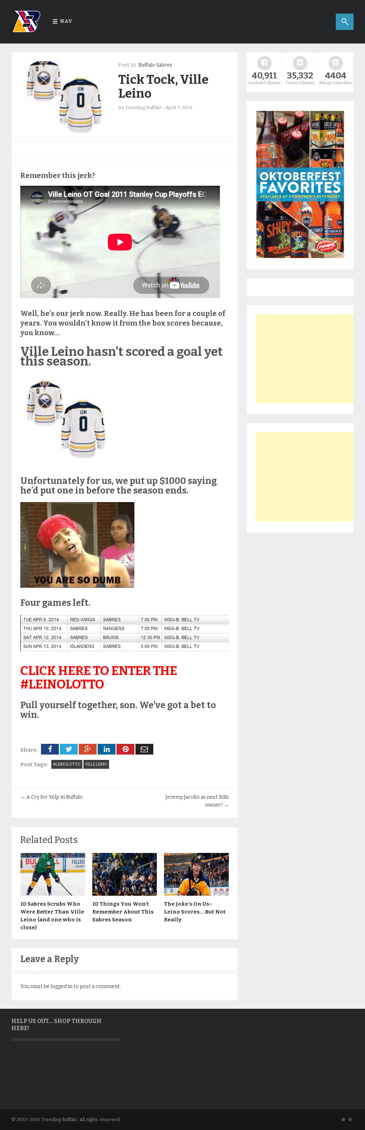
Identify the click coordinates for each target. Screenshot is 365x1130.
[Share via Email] (144, 749)
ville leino (96, 764)
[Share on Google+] (88, 749)
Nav (66, 21)
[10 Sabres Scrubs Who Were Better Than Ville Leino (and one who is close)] (52, 894)
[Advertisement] (309, 358)
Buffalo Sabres (155, 65)
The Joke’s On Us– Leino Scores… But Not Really (195, 912)
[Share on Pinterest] (125, 749)
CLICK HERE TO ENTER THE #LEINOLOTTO (98, 677)
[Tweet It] (69, 749)
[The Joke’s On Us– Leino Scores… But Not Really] (196, 894)
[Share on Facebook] (50, 749)
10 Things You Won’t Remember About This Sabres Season (123, 912)
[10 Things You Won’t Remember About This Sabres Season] (124, 894)
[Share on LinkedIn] (106, 749)
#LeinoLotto (67, 764)
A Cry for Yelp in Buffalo (51, 797)
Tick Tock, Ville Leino (163, 86)
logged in (61, 986)
